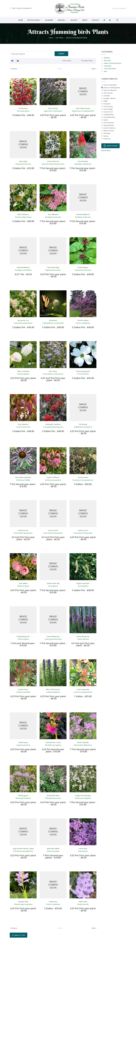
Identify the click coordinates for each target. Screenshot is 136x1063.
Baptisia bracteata (53, 270)
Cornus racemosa (23, 427)
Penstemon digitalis (83, 798)
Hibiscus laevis (23, 586)
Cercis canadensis (83, 323)
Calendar (49, 20)
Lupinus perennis (23, 745)
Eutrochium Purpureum (82, 533)
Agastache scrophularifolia (83, 111)
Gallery (73, 20)
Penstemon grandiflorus (23, 851)
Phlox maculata (53, 851)
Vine (105, 71)
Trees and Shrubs (110, 69)
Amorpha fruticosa (23, 164)
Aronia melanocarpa (23, 217)
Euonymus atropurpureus (83, 480)
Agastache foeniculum (53, 111)
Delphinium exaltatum (83, 427)
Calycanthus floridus (83, 270)
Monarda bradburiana (83, 745)
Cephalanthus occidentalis (53, 323)
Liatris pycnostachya (53, 639)
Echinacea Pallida (23, 480)
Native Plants (34, 20)
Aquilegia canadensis (82, 164)
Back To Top (20, 935)
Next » (94, 69)
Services (61, 20)
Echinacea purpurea (53, 480)
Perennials (107, 66)
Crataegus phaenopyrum (53, 427)
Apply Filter (112, 146)
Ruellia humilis (83, 904)
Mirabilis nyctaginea (53, 745)
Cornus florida (83, 374)
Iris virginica (53, 586)
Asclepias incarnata (53, 217)
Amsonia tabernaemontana (53, 164)
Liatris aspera (23, 639)
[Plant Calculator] (104, 20)
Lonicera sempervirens (83, 692)
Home (20, 20)
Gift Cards (107, 60)
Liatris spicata (83, 639)
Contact (95, 20)
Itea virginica (83, 586)
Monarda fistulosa (23, 798)
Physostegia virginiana (23, 904)
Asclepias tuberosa (83, 217)
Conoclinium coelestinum (53, 374)
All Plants (107, 58)
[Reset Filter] (105, 150)
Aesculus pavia (23, 111)
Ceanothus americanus (23, 323)
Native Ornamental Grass (112, 63)
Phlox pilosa (83, 851)
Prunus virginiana (53, 904)
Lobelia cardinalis (23, 692)
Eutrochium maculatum (53, 533)
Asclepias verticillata (23, 270)
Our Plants (59, 38)
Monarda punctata (53, 798)
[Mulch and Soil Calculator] (110, 20)
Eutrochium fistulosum (23, 533)
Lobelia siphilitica (53, 692)
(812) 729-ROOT (120, 8)
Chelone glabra (23, 374)
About (85, 20)
